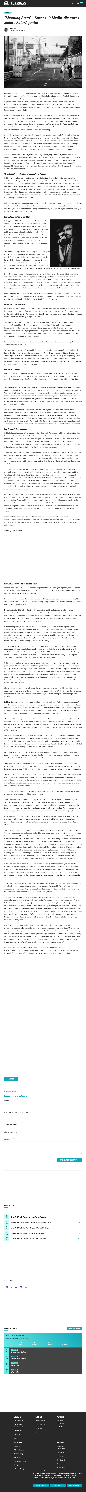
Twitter (11, 1287)
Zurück (12, 1079)
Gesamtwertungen (20, 1461)
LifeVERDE (38, 1428)
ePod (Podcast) (19, 1469)
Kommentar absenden (68, 1160)
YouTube (16, 1287)
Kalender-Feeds (62, 1464)
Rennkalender (61, 1460)
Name (8, 1100)
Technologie (61, 1452)
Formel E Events (73, 1328)
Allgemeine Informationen (61, 1447)
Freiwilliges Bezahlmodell (18, 1425)
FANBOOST (60, 1456)
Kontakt (16, 1438)
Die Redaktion (18, 1421)
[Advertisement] (43, 559)
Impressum (18, 1431)
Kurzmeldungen (19, 1454)
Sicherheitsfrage (10, 1124)
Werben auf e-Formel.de (61, 1422)
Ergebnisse (17, 1457)
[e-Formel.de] (15, 3)
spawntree (38, 1432)
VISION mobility (40, 1424)
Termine (16, 1465)
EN (78, 3)
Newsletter (25, 1287)
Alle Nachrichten (19, 1450)
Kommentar (9, 1139)
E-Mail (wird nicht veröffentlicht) (16, 1112)
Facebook (6, 1287)
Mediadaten (61, 1427)
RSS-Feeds (17, 1446)
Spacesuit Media (40, 1421)
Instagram (21, 1287)
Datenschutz (18, 1434)
